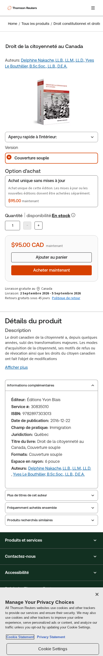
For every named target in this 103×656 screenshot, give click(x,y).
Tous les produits (35, 24)
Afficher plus (16, 367)
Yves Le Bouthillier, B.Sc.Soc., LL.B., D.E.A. (49, 474)
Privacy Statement (50, 637)
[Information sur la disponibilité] (73, 215)
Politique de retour (66, 298)
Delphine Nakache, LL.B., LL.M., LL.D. (59, 468)
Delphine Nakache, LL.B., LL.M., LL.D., (53, 60)
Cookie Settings (52, 649)
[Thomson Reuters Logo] (22, 8)
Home (12, 24)
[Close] (97, 594)
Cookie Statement (20, 637)
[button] (51, 540)
